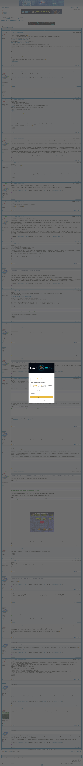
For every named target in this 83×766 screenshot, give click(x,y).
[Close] (53, 364)
